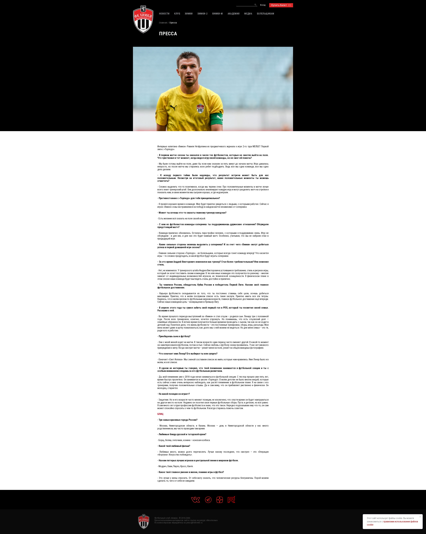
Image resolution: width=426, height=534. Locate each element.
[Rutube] (231, 499)
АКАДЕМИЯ (234, 13)
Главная (163, 22)
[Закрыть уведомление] (420, 516)
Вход (262, 5)
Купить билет (279, 5)
